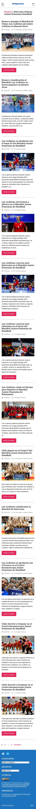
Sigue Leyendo (9, 70)
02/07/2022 (7, 149)
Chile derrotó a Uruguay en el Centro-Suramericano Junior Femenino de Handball (17, 626)
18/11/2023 (7, 90)
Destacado (19, 29)
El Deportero (10, 805)
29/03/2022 (7, 512)
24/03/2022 (7, 693)
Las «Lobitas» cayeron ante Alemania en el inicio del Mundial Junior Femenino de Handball (17, 327)
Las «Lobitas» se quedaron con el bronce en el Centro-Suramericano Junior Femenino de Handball (17, 566)
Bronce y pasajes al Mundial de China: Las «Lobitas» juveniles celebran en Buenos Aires (17, 23)
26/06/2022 (7, 210)
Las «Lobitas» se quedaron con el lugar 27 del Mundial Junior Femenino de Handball (17, 143)
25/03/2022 (7, 632)
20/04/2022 (7, 458)
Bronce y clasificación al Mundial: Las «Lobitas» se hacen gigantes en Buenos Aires (15, 83)
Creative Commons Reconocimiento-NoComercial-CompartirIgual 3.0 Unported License (15, 784)
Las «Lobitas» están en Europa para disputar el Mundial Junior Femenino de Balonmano (17, 390)
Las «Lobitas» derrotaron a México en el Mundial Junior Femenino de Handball (16, 204)
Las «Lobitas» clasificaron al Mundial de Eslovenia (16, 508)
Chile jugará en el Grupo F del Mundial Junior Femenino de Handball (17, 452)
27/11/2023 (7, 29)
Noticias (30, 29)
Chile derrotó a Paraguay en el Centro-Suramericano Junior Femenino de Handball (17, 687)
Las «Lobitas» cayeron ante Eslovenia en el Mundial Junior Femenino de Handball (18, 265)
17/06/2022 (7, 397)
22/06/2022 (7, 334)
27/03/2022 (7, 573)
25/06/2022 (7, 271)
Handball (24, 29)
